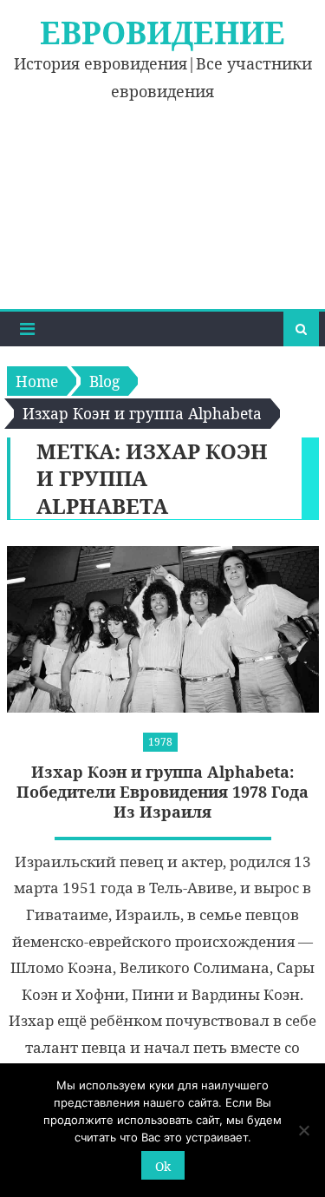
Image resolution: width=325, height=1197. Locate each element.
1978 (160, 741)
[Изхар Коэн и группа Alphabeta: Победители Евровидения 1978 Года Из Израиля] (163, 630)
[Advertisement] (162, 216)
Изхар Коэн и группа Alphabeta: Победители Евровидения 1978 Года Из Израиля (162, 792)
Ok (163, 1166)
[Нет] (303, 1130)
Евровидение (162, 32)
